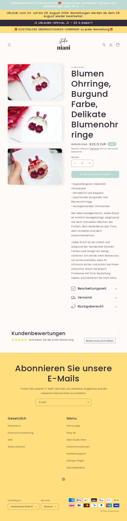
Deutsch (48, 506)
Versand (94, 148)
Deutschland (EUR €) (22, 506)
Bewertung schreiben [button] (100, 340)
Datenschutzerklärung (21, 432)
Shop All (71, 432)
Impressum (14, 425)
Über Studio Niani (76, 439)
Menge (75, 157)
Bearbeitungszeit (76, 453)
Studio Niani (113, 511)
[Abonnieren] (87, 402)
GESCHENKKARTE (76, 467)
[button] (9, 44)
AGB (10, 439)
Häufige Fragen (75, 460)
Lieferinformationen (78, 446)
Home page (73, 425)
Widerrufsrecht (16, 446)
